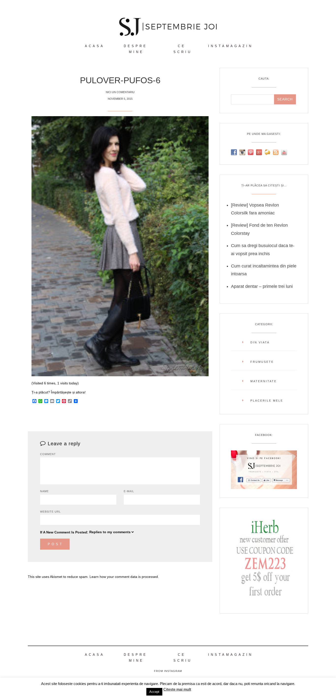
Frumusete (262, 361)
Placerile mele (266, 400)
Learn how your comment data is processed (124, 577)
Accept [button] (154, 692)
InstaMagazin (230, 46)
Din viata (260, 342)
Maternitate (263, 381)
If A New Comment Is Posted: (64, 532)
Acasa (95, 46)
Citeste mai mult (177, 689)
